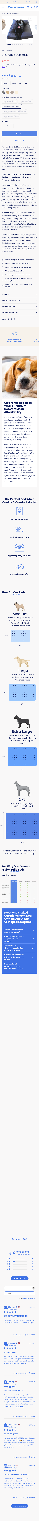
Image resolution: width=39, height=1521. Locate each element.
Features (5, 294)
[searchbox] (18, 1288)
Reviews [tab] (16, 1239)
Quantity (5, 121)
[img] (2, 75)
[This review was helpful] (29, 1335)
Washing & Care (8, 306)
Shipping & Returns (10, 312)
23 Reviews (16, 76)
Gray (3, 92)
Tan (7, 92)
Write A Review (19, 1278)
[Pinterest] (14, 319)
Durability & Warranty (11, 300)
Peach (16, 92)
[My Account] (31, 7)
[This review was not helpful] (33, 1335)
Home (3, 13)
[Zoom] (30, 18)
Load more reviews (19, 1506)
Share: (4, 319)
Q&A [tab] (25, 1239)
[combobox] (26, 1298)
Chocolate (12, 92)
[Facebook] (8, 319)
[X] (11, 319)
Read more (20, 1406)
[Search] (28, 7)
